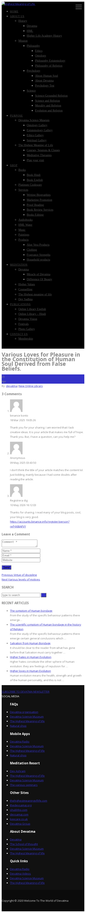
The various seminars (24, 785)
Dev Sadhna (25, 299)
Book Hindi (33, 175)
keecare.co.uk (19, 819)
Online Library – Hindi (32, 314)
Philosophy (33, 45)
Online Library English (32, 309)
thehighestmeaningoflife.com (28, 801)
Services (23, 189)
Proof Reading (35, 204)
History (22, 20)
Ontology (40, 55)
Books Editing (35, 214)
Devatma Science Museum (33, 120)
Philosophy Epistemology (50, 60)
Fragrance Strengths (38, 254)
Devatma (32, 25)
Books (22, 169)
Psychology (33, 70)
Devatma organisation (24, 712)
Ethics (38, 50)
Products (23, 239)
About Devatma (44, 80)
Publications (20, 304)
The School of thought (24, 844)
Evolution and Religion (49, 110)
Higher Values (26, 284)
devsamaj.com (19, 814)
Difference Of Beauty (39, 279)
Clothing (32, 249)
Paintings (23, 234)
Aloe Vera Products (38, 244)
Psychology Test (44, 85)
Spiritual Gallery (37, 140)
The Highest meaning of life (35, 294)
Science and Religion (47, 100)
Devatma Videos (20, 873)
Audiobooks (25, 219)
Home (14, 11)
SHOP (14, 165)
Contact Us (19, 334)
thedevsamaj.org (21, 805)
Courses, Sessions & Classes (43, 150)
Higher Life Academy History (44, 35)
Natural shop (18, 726)
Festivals (23, 324)
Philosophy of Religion (48, 65)
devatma (11, 386)
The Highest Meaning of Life (35, 145)
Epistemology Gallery (40, 130)
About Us (17, 16)
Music (21, 229)
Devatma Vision (27, 319)
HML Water (25, 224)
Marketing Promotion (39, 199)
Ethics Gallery (35, 135)
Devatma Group (20, 824)
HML (30, 30)
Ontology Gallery (37, 125)
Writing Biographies (39, 194)
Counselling (25, 289)
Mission (23, 40)
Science (31, 90)
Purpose (16, 115)
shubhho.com (18, 810)
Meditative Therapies (39, 155)
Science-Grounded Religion (51, 95)
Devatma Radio (19, 741)
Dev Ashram (17, 771)
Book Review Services (40, 209)
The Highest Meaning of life (27, 721)
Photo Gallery (26, 329)
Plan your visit (35, 160)
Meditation (19, 264)
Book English (35, 180)
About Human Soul (46, 75)
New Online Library (31, 386)
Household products (38, 259)
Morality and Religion (48, 105)
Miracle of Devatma (38, 274)
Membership (25, 338)
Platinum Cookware (30, 184)
